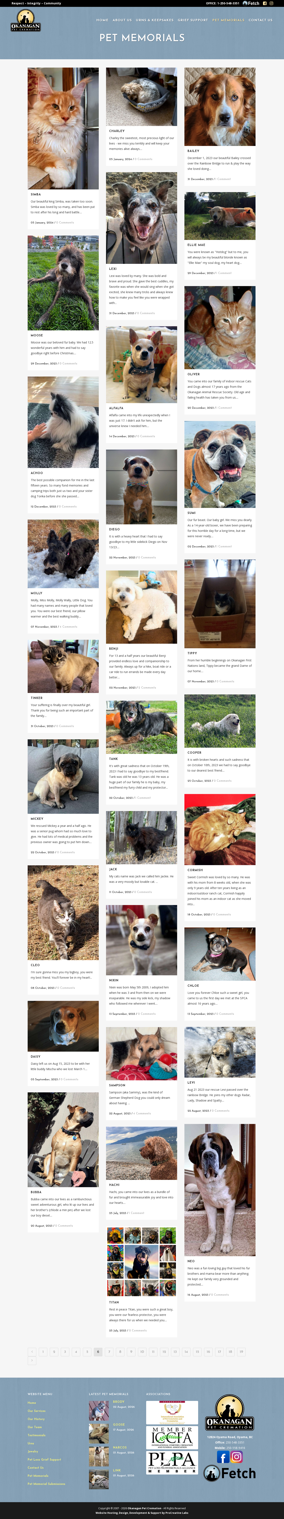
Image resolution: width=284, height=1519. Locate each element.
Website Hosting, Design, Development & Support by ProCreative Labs (142, 1513)
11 (153, 1352)
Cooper (194, 753)
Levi (191, 1082)
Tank (113, 759)
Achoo (37, 473)
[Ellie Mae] (220, 216)
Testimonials (37, 1435)
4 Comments (68, 627)
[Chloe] (220, 954)
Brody (119, 1402)
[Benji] (141, 607)
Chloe (193, 986)
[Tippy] (220, 603)
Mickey (37, 819)
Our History (36, 1419)
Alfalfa (116, 408)
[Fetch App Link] (250, 5)
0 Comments (65, 222)
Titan (114, 1302)
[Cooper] (220, 721)
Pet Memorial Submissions (46, 1484)
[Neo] (220, 1190)
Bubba (36, 1192)
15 (197, 1352)
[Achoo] (63, 422)
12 (164, 1352)
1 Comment (223, 179)
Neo (191, 1261)
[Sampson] (141, 1054)
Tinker (37, 698)
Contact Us (36, 1468)
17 (219, 1352)
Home (32, 1403)
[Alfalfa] (141, 364)
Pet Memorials (38, 1476)
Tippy (192, 653)
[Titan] (141, 1261)
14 (186, 1352)
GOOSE (119, 1424)
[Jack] (141, 837)
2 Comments (147, 687)
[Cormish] (220, 829)
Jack (113, 869)
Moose (37, 335)
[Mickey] (63, 776)
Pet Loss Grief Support (44, 1459)
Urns (31, 1443)
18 (230, 1352)
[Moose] (63, 283)
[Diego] (141, 487)
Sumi (192, 513)
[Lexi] (141, 218)
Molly (36, 593)
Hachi (114, 1185)
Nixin (114, 980)
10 (142, 1352)
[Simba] (63, 128)
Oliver (194, 374)
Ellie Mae (196, 245)
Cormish (195, 870)
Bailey (193, 151)
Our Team (35, 1427)
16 (208, 1352)
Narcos (120, 1447)
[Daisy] (63, 1026)
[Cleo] (63, 912)
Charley (117, 131)
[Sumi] (220, 464)
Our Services (37, 1411)
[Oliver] (220, 327)
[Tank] (141, 727)
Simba (36, 194)
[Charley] (141, 97)
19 (241, 1352)
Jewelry (33, 1451)
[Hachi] (141, 1153)
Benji (113, 649)
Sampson (117, 1085)
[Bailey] (220, 107)
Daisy (36, 1056)
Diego (114, 529)
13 (175, 1352)
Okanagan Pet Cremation (144, 1508)
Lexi (113, 269)
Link (117, 1470)
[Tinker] (63, 666)
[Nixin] (141, 940)
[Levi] (220, 1052)
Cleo (35, 965)
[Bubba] (63, 1139)
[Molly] (63, 554)
